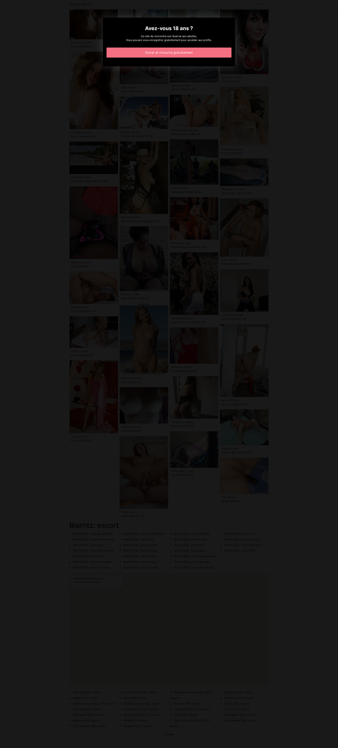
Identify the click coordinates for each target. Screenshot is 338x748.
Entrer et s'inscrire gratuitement (169, 52)
